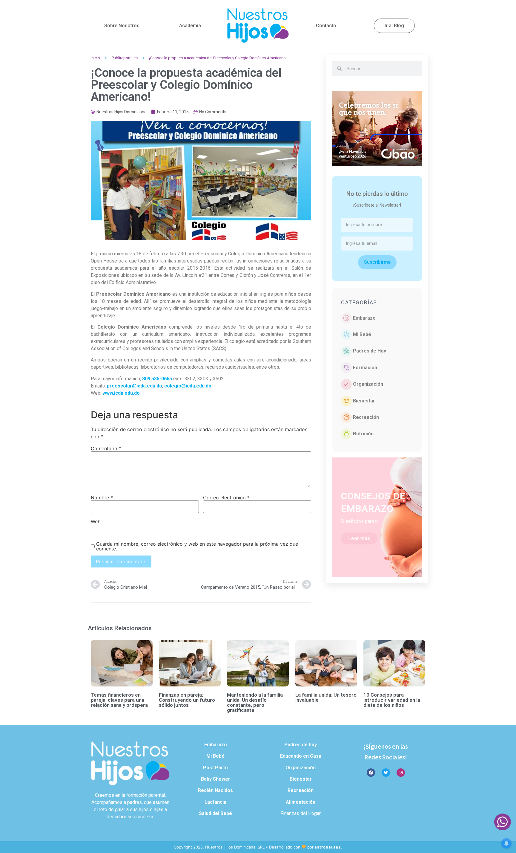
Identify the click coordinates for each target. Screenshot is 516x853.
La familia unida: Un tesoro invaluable (326, 697)
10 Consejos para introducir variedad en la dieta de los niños (391, 700)
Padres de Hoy (369, 351)
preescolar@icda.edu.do (134, 386)
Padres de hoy (300, 744)
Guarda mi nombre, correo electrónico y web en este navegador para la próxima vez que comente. (197, 546)
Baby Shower (215, 779)
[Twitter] (386, 772)
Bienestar (364, 401)
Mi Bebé (362, 334)
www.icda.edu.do (121, 393)
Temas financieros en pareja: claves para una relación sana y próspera (119, 700)
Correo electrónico (226, 497)
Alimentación (300, 802)
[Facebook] (371, 772)
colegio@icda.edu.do (187, 386)
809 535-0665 (157, 379)
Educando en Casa (300, 756)
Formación (365, 367)
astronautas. (328, 847)
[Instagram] (401, 772)
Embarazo (364, 318)
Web (96, 521)
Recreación (366, 417)
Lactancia (215, 802)
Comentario (106, 448)
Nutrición (363, 434)
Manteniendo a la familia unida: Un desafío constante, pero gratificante (255, 702)
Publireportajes (125, 58)
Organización (368, 384)
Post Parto (215, 767)
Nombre (102, 497)
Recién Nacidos (215, 790)
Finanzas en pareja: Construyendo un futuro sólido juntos (187, 700)
